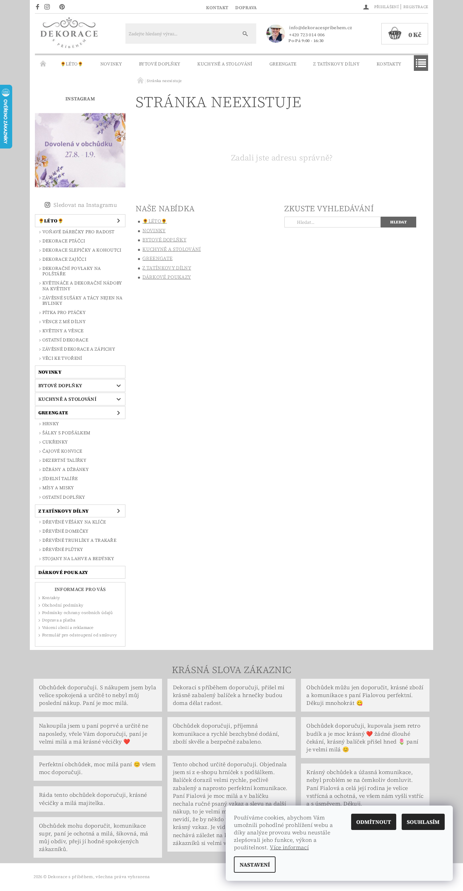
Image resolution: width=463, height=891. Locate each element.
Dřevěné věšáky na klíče (74, 522)
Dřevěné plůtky (62, 549)
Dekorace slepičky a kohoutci (82, 250)
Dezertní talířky (64, 460)
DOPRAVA (246, 7)
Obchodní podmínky (62, 605)
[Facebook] (38, 6)
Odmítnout (373, 822)
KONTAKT (217, 7)
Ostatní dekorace (65, 340)
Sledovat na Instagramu (85, 205)
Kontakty (389, 64)
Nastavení (255, 864)
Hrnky (50, 424)
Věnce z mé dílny (64, 321)
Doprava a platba (58, 620)
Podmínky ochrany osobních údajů (77, 612)
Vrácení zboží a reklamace (68, 627)
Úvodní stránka (43, 64)
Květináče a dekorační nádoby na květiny (82, 285)
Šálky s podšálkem (66, 433)
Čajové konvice (62, 451)
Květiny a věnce (63, 331)
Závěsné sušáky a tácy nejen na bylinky (82, 300)
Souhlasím (423, 822)
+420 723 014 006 (307, 35)
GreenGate (283, 64)
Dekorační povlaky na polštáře (71, 271)
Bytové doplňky (159, 64)
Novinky (111, 64)
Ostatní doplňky (63, 497)
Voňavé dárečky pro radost (78, 232)
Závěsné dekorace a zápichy (78, 349)
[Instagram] (49, 6)
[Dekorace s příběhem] (68, 37)
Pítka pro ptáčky (64, 312)
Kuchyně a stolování (224, 64)
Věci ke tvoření (62, 358)
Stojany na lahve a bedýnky (78, 558)
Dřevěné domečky (65, 531)
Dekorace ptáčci (63, 241)
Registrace (415, 6)
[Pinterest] (64, 6)
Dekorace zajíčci (64, 259)
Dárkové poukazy (63, 572)
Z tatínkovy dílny (336, 64)
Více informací (289, 847)
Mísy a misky (58, 488)
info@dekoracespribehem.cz (320, 28)
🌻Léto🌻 (71, 64)
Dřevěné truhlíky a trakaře (79, 540)
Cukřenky (55, 442)
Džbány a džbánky (65, 469)
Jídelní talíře (60, 478)
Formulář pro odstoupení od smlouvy (79, 635)
